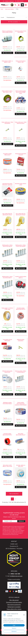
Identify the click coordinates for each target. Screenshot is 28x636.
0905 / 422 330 (20, 1)
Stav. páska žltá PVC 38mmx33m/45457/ (7, 214)
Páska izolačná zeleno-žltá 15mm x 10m (7, 91)
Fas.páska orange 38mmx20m (7, 154)
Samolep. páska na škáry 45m (20, 466)
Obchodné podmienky (14, 604)
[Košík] (22, 4)
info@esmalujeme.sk (9, 1)
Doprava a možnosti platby (14, 602)
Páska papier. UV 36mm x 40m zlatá (7, 308)
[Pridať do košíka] (7, 53)
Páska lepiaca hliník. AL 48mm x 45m (7, 61)
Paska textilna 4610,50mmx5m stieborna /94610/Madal (20, 404)
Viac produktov (14, 493)
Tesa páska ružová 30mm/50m (7, 340)
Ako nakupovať (14, 600)
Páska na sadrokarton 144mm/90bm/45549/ (7, 31)
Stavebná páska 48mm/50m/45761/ (7, 434)
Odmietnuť (14, 631)
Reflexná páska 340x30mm (20, 340)
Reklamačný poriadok (14, 607)
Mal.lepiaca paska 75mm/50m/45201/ (7, 403)
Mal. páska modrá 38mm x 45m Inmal (7, 466)
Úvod (2, 9)
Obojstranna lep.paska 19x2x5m (20, 154)
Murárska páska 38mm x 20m (20, 184)
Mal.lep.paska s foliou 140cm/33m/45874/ (7, 246)
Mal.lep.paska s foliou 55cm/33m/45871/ (7, 277)
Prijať (14, 625)
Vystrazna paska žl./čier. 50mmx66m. (20, 31)
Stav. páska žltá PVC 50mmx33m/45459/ (20, 214)
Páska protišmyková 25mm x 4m (20, 61)
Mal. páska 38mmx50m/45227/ (20, 434)
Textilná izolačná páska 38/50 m (20, 277)
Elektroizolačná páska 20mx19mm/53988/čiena (20, 92)
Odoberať (21, 521)
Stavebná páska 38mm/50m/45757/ (20, 308)
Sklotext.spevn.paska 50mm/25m (7, 371)
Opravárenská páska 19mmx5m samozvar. (7, 184)
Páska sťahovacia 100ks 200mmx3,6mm (20, 123)
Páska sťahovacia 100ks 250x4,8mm (7, 123)
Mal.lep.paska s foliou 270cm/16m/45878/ (20, 246)
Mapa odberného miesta (14, 609)
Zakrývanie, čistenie (9, 9)
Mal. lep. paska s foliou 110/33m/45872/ (20, 371)
